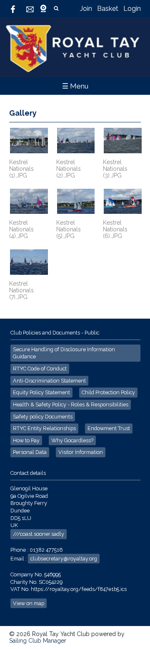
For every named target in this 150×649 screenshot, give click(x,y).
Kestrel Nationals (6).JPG (115, 229)
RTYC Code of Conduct (40, 368)
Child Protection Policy (108, 392)
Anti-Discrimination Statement (49, 381)
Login (132, 9)
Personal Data (30, 452)
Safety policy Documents (42, 416)
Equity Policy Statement (41, 392)
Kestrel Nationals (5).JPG (68, 229)
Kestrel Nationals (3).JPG (115, 169)
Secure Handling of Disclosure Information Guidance (64, 353)
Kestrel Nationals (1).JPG (21, 169)
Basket (107, 9)
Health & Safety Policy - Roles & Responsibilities (70, 404)
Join (86, 9)
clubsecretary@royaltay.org (63, 558)
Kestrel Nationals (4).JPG (21, 229)
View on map (28, 603)
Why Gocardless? (72, 440)
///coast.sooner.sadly (38, 534)
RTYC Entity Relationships (44, 428)
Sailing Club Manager (37, 640)
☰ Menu (75, 86)
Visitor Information (80, 452)
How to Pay (26, 440)
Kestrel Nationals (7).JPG (21, 290)
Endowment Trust (109, 428)
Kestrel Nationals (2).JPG (68, 169)
